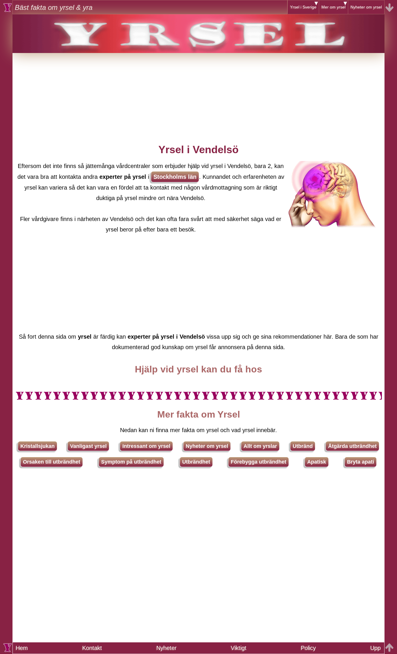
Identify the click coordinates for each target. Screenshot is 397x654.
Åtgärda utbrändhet (352, 446)
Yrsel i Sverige (303, 7)
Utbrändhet (196, 462)
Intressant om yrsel (146, 446)
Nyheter (166, 648)
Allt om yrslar (260, 446)
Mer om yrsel (333, 7)
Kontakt (92, 648)
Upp (375, 648)
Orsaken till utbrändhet (51, 462)
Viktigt (238, 648)
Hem (22, 648)
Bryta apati (360, 462)
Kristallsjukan (37, 446)
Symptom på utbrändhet (131, 462)
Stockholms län (174, 177)
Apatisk (316, 462)
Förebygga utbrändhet (258, 462)
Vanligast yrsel (88, 446)
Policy (308, 648)
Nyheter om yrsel (366, 7)
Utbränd (303, 446)
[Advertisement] (198, 94)
